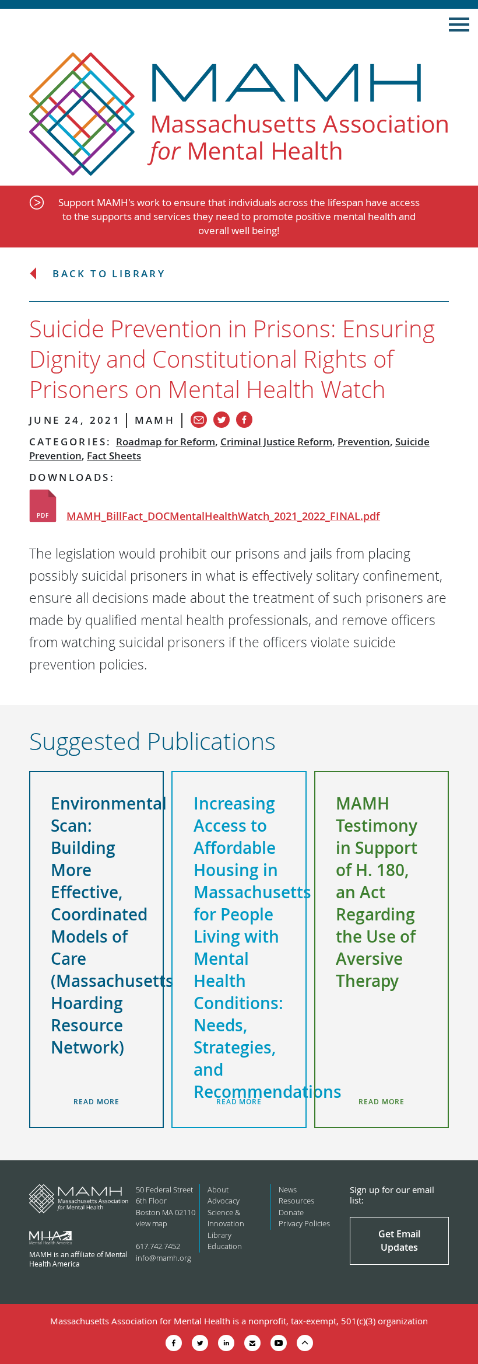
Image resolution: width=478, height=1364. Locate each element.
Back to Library (109, 274)
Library (219, 1235)
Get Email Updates (399, 1240)
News (288, 1189)
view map (151, 1223)
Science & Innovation (226, 1218)
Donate (291, 1212)
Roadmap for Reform (165, 441)
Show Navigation (459, 24)
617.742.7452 (158, 1246)
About (218, 1189)
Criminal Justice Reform (276, 441)
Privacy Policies (304, 1223)
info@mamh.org (163, 1258)
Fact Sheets (114, 455)
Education (225, 1246)
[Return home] (239, 115)
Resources (296, 1200)
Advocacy (224, 1200)
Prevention (364, 441)
